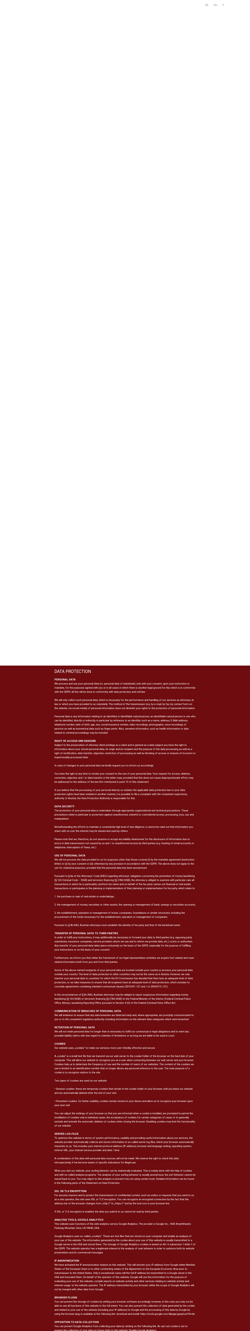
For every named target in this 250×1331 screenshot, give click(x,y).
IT (223, 5)
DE (207, 5)
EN (215, 5)
